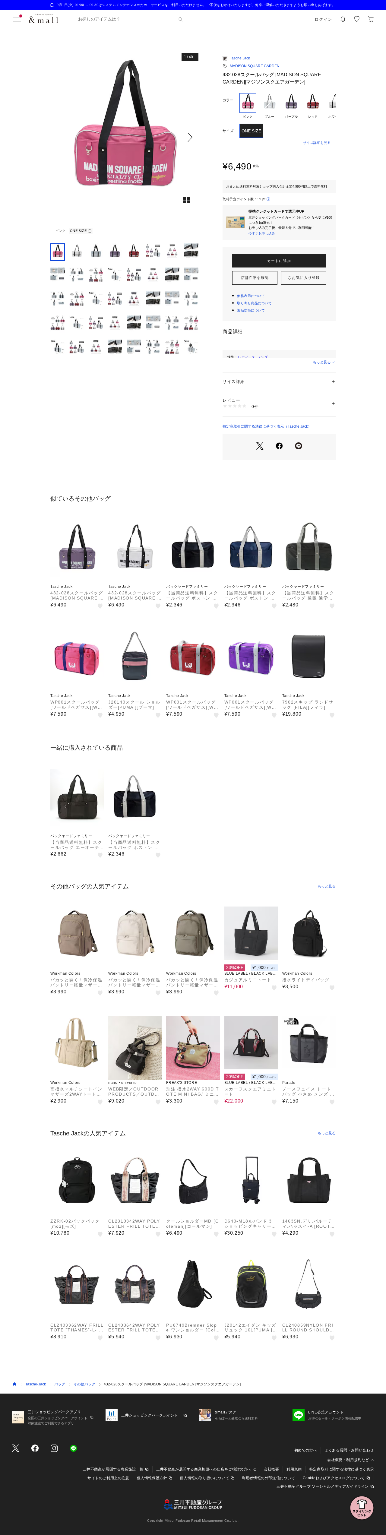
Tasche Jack (240, 58)
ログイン (323, 19)
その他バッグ (84, 1384)
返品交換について (251, 310)
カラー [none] (228, 100)
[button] (124, 137)
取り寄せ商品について (254, 303)
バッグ (59, 1384)
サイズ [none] (228, 131)
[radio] (247, 106)
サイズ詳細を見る (317, 142)
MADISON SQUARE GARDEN (255, 66)
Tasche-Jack (35, 1384)
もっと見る (322, 362)
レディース (246, 357)
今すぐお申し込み (261, 233)
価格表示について (251, 296)
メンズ (263, 357)
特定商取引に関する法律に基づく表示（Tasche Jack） (267, 426)
